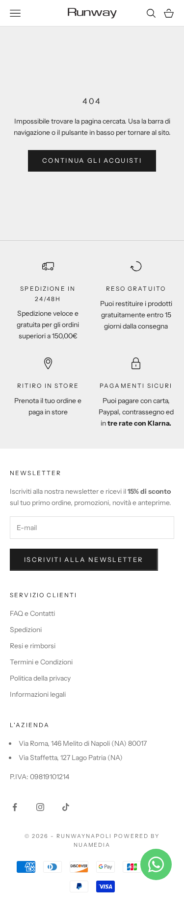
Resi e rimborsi (32, 645)
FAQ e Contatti (32, 613)
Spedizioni (26, 629)
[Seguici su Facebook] (15, 807)
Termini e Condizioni (41, 662)
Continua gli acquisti (92, 160)
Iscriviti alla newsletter (84, 559)
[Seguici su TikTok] (66, 807)
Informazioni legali (38, 694)
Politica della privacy (40, 678)
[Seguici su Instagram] (40, 807)
